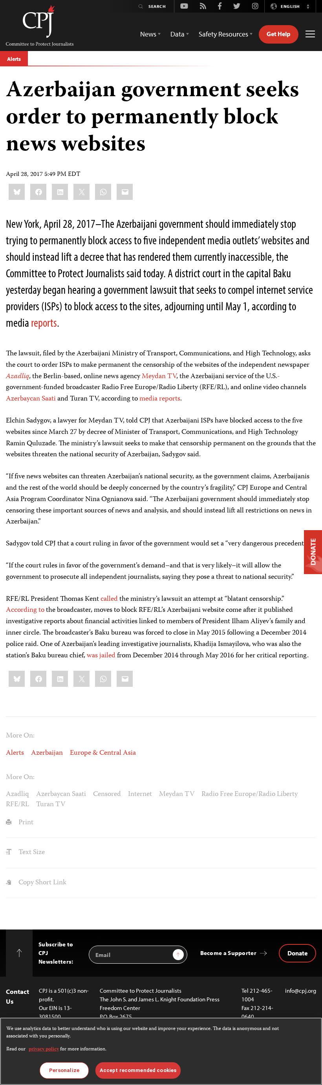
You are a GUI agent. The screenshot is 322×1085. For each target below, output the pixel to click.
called (109, 599)
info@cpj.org (300, 990)
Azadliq (17, 794)
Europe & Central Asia (103, 753)
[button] (308, 6)
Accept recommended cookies (138, 1070)
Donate (297, 953)
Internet (140, 794)
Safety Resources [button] (223, 33)
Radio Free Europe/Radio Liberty (249, 794)
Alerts (14, 58)
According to (25, 610)
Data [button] (177, 33)
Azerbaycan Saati (31, 399)
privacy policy (44, 1049)
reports (43, 322)
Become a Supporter (228, 953)
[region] (161, 1051)
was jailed (101, 656)
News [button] (148, 33)
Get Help (279, 34)
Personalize (64, 1070)
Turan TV (50, 805)
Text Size (31, 852)
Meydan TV (159, 376)
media (148, 399)
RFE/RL (17, 805)
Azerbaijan (47, 753)
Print (25, 823)
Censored (107, 794)
